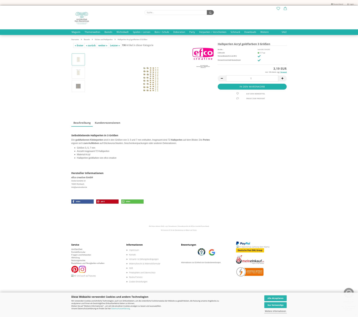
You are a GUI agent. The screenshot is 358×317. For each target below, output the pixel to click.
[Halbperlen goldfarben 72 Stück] (150, 79)
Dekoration (179, 32)
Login (351, 4)
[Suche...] (210, 12)
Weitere (264, 32)
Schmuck (235, 32)
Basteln (108, 32)
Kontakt (132, 254)
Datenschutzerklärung (120, 308)
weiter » (102, 45)
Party (192, 32)
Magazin (76, 32)
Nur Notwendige (275, 305)
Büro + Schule (162, 32)
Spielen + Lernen (141, 32)
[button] (285, 9)
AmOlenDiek (76, 249)
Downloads (250, 32)
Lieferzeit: (221, 53)
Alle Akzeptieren (275, 298)
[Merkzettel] (278, 9)
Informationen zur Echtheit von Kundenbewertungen (201, 262)
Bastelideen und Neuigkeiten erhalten (87, 263)
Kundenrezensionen (107, 122)
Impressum (134, 250)
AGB (131, 268)
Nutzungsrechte (78, 260)
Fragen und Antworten (81, 255)
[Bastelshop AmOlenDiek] (81, 18)
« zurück (91, 45)
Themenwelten (92, 32)
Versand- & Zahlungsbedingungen (144, 259)
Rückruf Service (136, 277)
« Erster (79, 45)
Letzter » (115, 45)
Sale (284, 32)
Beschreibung (82, 122)
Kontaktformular (78, 252)
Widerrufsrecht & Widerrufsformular (144, 263)
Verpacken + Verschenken (212, 32)
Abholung (75, 257)
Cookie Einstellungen (138, 281)
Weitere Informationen (275, 311)
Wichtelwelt (122, 32)
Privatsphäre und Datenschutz (142, 272)
